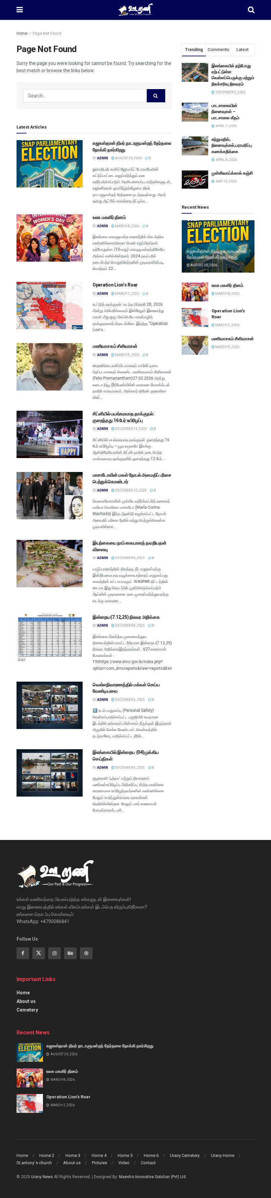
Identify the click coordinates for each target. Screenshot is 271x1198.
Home (22, 33)
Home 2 (46, 1155)
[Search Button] (251, 10)
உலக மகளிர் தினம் (109, 217)
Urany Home (222, 1155)
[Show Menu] (20, 10)
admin (102, 158)
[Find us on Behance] (70, 953)
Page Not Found (47, 33)
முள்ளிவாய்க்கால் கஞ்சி (232, 173)
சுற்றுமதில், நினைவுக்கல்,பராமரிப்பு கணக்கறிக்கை (232, 145)
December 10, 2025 (130, 490)
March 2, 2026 (126, 293)
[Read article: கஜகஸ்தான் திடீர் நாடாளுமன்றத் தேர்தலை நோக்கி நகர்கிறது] (50, 163)
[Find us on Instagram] (54, 953)
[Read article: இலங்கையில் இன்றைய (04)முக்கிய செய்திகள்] (50, 773)
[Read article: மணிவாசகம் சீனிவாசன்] (50, 367)
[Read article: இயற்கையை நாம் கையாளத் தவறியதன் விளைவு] (50, 563)
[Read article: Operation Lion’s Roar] (50, 305)
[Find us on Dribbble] (86, 953)
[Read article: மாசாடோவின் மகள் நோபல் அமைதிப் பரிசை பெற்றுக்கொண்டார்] (50, 495)
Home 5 (125, 1155)
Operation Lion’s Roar (115, 284)
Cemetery (27, 1010)
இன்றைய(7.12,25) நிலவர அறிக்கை (126, 617)
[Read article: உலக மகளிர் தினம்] (50, 238)
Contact (148, 1162)
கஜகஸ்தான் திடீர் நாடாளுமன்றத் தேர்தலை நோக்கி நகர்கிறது (99, 1045)
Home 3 (72, 1155)
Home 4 (99, 1155)
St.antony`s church (34, 1162)
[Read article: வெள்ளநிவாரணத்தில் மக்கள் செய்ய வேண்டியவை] (50, 705)
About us (26, 1001)
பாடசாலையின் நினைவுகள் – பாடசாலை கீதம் (225, 111)
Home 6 (151, 1155)
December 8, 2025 (129, 558)
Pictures (99, 1162)
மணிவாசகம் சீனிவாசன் (115, 346)
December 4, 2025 (129, 700)
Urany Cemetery (185, 1155)
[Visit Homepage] (135, 10)
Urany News (42, 1176)
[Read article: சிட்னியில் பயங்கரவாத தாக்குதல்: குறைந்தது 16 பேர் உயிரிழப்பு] (50, 434)
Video (124, 1162)
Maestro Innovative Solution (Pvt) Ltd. (153, 1176)
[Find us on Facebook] (23, 953)
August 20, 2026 (128, 158)
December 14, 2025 (130, 429)
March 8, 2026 (126, 226)
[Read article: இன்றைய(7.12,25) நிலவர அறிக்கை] (50, 637)
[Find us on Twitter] (38, 953)
